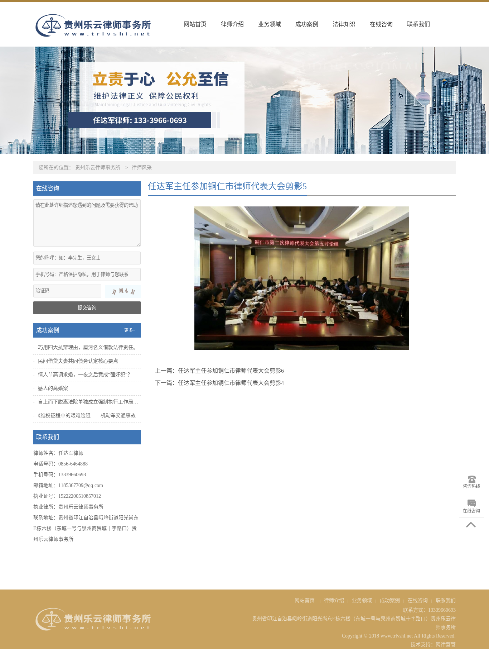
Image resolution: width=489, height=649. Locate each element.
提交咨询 (87, 307)
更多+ (129, 330)
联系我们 (418, 24)
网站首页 (195, 24)
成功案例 (306, 24)
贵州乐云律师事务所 (97, 167)
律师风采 (142, 167)
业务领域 (269, 24)
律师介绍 (232, 24)
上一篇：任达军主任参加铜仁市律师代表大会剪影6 (219, 371)
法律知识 (344, 24)
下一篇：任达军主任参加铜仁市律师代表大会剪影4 (219, 383)
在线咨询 (381, 24)
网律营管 (446, 644)
